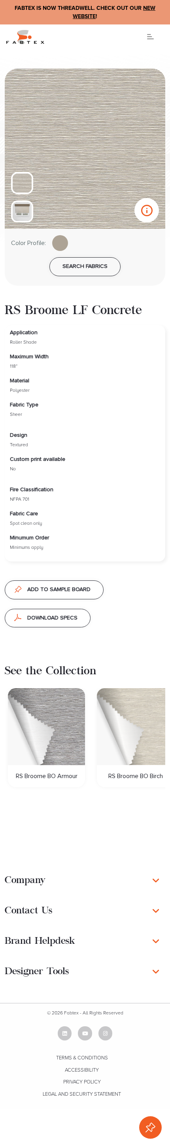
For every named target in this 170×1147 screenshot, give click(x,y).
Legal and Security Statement (82, 1094)
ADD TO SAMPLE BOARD (59, 589)
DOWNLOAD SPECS (52, 618)
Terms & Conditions (82, 1058)
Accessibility (82, 1070)
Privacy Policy (82, 1082)
